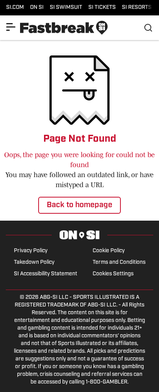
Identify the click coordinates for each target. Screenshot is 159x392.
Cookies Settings (113, 274)
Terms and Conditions (119, 262)
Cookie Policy (109, 251)
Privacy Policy (30, 251)
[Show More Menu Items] (10, 27)
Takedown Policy (34, 262)
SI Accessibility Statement (45, 274)
